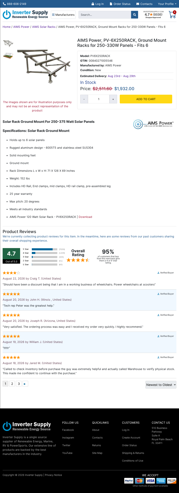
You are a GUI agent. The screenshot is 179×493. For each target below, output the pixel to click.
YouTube (67, 452)
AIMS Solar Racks (43, 26)
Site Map (97, 452)
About (95, 429)
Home (6, 26)
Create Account (131, 437)
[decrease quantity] (84, 99)
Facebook (68, 429)
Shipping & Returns (133, 452)
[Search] (134, 15)
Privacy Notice (53, 474)
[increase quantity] (113, 99)
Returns (96, 445)
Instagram (68, 437)
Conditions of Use (132, 460)
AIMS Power (21, 26)
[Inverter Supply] (25, 14)
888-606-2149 (16, 4)
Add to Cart (146, 99)
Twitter (66, 445)
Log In (99, 4)
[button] (167, 4)
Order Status (122, 4)
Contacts (146, 4)
